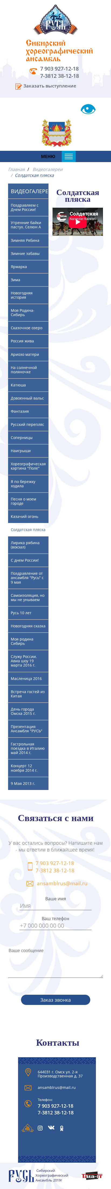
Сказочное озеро (26, 327)
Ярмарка (19, 266)
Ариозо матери (25, 354)
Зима (15, 279)
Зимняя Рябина (25, 240)
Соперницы (22, 437)
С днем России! (25, 560)
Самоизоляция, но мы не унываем (27, 597)
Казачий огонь (24, 516)
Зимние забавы (25, 253)
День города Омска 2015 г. (23, 711)
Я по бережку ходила (23, 483)
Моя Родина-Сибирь (22, 312)
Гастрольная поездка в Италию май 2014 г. (28, 748)
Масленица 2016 (26, 678)
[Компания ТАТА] (92, 1179)
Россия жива (22, 340)
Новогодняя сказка (28, 625)
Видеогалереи (48, 169)
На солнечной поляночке (24, 369)
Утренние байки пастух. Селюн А (26, 224)
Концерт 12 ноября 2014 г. (24, 768)
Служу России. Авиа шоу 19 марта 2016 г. (24, 661)
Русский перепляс (27, 424)
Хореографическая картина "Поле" (28, 466)
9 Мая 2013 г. (23, 783)
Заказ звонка (55, 1000)
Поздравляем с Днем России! (25, 207)
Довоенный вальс (27, 398)
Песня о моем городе (23, 501)
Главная (16, 169)
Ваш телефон (55, 918)
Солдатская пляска (28, 529)
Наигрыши (21, 450)
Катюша (18, 384)
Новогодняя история (22, 295)
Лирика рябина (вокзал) (25, 545)
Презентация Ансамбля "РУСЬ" (26, 728)
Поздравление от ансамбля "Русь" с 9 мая (27, 577)
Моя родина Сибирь (22, 641)
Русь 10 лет (21, 612)
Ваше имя (55, 899)
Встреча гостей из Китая (28, 693)
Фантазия (20, 411)
